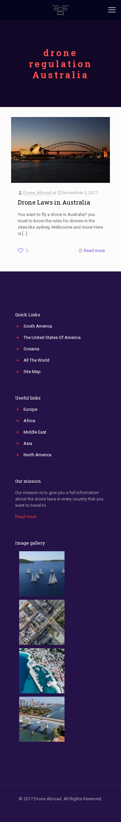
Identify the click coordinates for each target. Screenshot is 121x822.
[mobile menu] (112, 10)
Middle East (35, 432)
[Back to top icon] (107, 808)
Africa (29, 420)
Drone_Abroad (37, 192)
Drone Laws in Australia (54, 202)
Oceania (31, 348)
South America (38, 326)
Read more (94, 250)
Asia (28, 443)
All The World (36, 360)
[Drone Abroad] (60, 10)
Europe (30, 409)
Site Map (32, 371)
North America (37, 454)
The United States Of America (52, 337)
